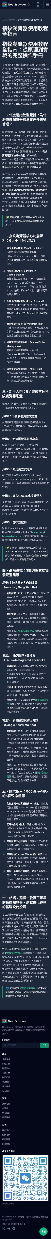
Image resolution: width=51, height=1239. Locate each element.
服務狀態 (6, 1117)
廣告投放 (6, 1086)
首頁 (4, 19)
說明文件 (6, 1104)
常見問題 (6, 1113)
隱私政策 (6, 1139)
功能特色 (6, 1059)
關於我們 (6, 1130)
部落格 (12, 19)
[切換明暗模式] (28, 4)
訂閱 (44, 1045)
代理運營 (6, 1082)
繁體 (38, 4)
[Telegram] (13, 1228)
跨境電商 (6, 1068)
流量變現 (6, 1091)
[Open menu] (47, 4)
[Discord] (8, 1228)
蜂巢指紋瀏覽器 (26, 631)
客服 (43, 1231)
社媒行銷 (6, 1073)
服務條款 (6, 1144)
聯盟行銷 (6, 1077)
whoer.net (37, 532)
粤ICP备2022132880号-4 (13, 1224)
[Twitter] (3, 1228)
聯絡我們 (6, 1135)
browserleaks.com (12, 536)
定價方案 (6, 1064)
